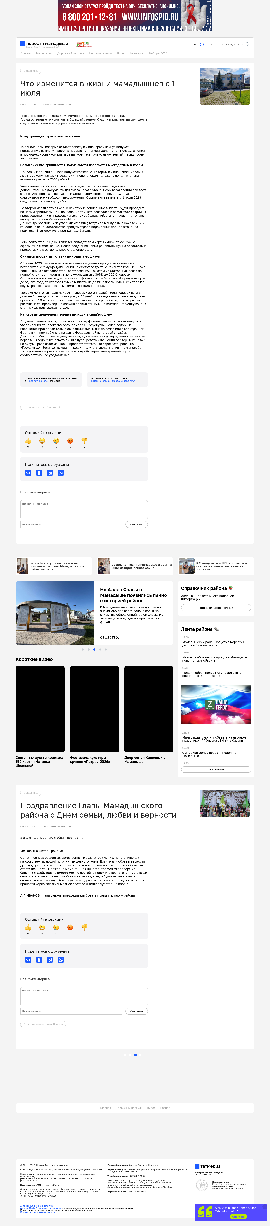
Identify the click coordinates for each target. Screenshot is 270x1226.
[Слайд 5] (106, 649)
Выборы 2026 (158, 53)
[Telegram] (50, 473)
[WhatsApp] (61, 473)
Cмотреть (238, 1216)
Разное (165, 1107)
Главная (25, 53)
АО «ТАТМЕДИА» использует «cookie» (40, 1208)
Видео (121, 53)
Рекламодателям (100, 53)
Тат (211, 44)
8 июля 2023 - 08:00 (29, 826)
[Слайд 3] (94, 649)
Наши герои (44, 53)
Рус (195, 44)
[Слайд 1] (83, 649)
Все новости (216, 769)
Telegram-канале (37, 380)
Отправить (136, 524)
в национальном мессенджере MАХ (113, 380)
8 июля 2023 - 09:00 (29, 104)
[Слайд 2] (89, 649)
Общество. (30, 70)
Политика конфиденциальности (37, 1212)
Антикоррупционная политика (37, 1205)
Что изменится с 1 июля (39, 407)
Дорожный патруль (70, 53)
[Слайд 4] (100, 649)
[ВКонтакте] (28, 473)
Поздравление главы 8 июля (43, 1024)
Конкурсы (137, 53)
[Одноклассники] (39, 473)
